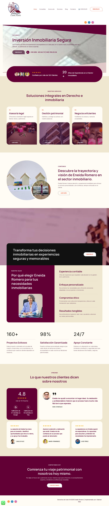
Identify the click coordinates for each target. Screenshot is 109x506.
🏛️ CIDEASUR (82, 9)
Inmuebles (42, 9)
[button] (96, 9)
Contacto (73, 9)
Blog (66, 9)
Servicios (59, 9)
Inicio (35, 9)
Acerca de (51, 9)
